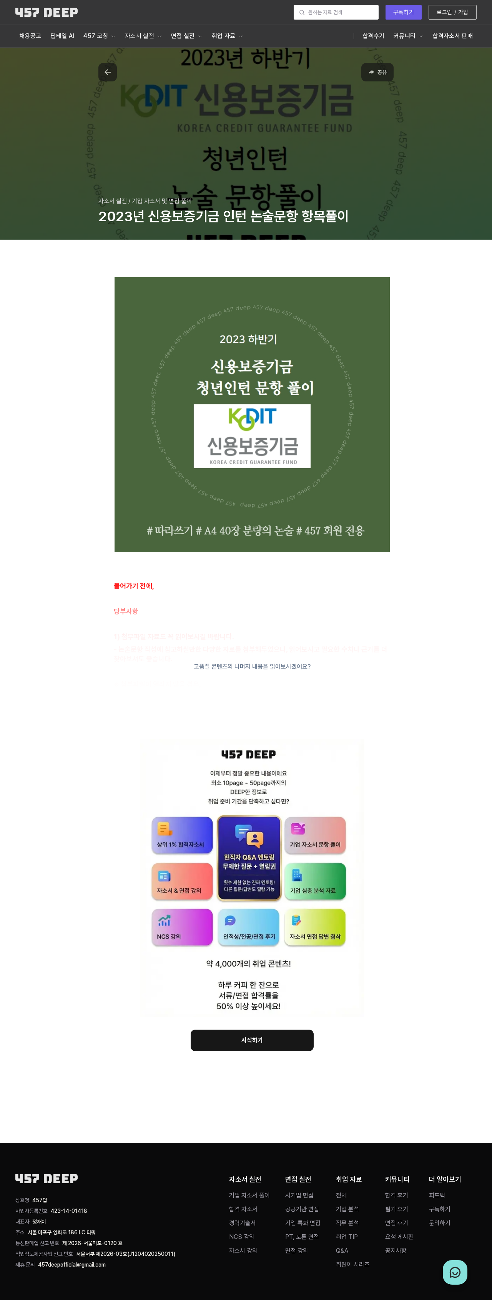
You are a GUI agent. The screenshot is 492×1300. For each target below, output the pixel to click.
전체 (341, 1195)
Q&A (342, 1250)
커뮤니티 (405, 36)
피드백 (437, 1195)
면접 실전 (183, 36)
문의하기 (439, 1223)
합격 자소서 (243, 1209)
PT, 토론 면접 (302, 1236)
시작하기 (252, 1040)
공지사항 (396, 1250)
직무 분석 (347, 1223)
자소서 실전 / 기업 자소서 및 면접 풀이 (145, 201)
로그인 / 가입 (453, 12)
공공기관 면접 (302, 1209)
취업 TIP (347, 1236)
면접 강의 (296, 1250)
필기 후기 (396, 1209)
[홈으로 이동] (46, 12)
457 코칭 (95, 36)
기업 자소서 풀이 (249, 1195)
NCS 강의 (241, 1236)
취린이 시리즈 (353, 1264)
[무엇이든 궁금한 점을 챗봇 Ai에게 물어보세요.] (455, 1272)
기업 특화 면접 (303, 1223)
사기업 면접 (299, 1195)
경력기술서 (242, 1223)
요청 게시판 (399, 1236)
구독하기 (403, 12)
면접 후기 (396, 1223)
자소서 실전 (139, 36)
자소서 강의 (243, 1250)
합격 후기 (396, 1195)
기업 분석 (347, 1209)
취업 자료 (224, 36)
